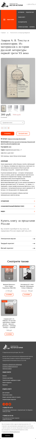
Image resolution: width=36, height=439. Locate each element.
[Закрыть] (34, 423)
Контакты (32, 27)
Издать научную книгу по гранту (11, 397)
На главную (21, 12)
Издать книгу (21, 17)
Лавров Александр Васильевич (17, 139)
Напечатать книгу (7, 395)
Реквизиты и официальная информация (12, 364)
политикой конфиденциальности (11, 431)
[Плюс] (8, 128)
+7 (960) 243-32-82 (8, 415)
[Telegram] (4, 404)
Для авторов (6, 392)
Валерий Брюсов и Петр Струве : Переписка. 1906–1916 (9, 286)
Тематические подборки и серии (11, 380)
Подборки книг (30, 12)
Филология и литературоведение (20, 33)
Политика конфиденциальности (10, 366)
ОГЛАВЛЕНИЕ (5, 201)
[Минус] (2, 128)
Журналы (5, 385)
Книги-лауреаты (7, 382)
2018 (10, 147)
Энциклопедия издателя (9, 399)
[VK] (6, 404)
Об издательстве (22, 22)
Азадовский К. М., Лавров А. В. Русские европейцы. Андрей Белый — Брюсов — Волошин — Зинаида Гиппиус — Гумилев (9, 323)
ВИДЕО (3, 211)
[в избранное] (14, 267)
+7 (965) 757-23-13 (8, 407)
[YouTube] (9, 404)
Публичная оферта (7, 368)
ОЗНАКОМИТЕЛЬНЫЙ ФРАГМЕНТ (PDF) (12, 206)
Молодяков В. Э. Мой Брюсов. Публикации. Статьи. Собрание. (27, 286)
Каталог (5, 376)
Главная (3, 33)
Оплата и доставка (23, 27)
